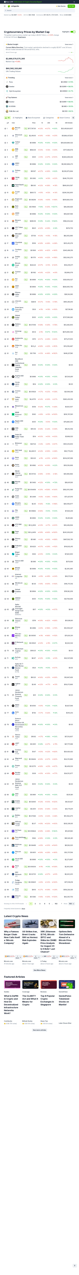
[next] (61, 904)
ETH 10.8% (55, 15)
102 (56, 904)
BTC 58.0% (47, 15)
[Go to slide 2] (70, 52)
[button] (39, 970)
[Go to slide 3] (71, 52)
